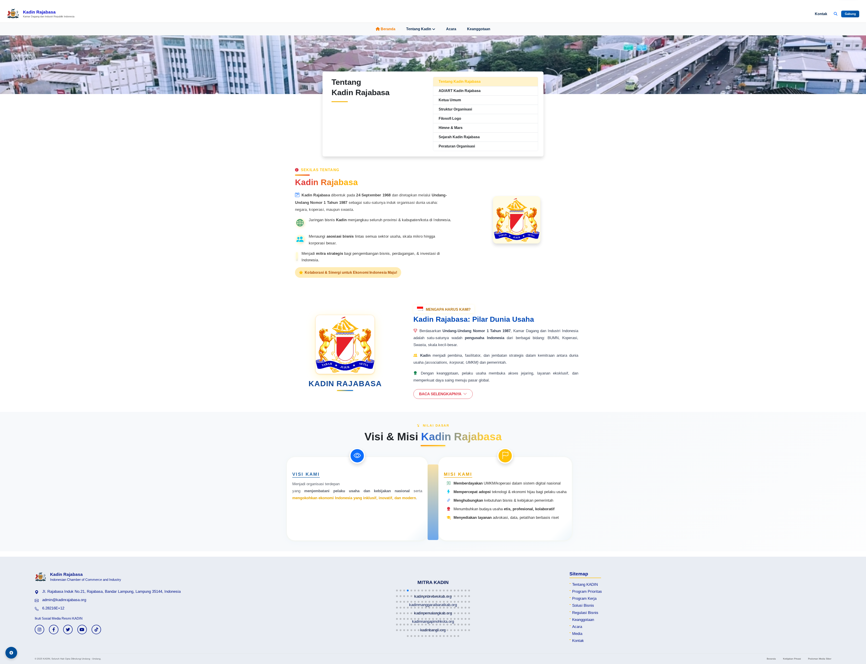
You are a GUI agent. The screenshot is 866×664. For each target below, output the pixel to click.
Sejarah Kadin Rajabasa (459, 137)
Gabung (850, 14)
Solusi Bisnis (583, 605)
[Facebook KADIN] (53, 629)
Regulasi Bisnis (585, 613)
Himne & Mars (451, 128)
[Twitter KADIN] (68, 629)
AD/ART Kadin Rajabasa (460, 91)
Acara (451, 29)
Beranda (388, 29)
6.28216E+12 (53, 608)
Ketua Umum (450, 100)
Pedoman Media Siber (819, 658)
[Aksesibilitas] (11, 653)
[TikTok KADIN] (96, 629)
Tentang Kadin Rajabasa (460, 81)
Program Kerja (584, 598)
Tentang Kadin (418, 29)
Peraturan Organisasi (457, 146)
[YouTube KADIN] (82, 629)
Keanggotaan (478, 29)
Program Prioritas (587, 591)
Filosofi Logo (450, 118)
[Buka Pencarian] (836, 14)
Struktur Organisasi (455, 109)
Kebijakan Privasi (792, 658)
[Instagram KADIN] (39, 629)
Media (577, 634)
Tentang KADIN (585, 584)
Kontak (821, 14)
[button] (397, 590)
